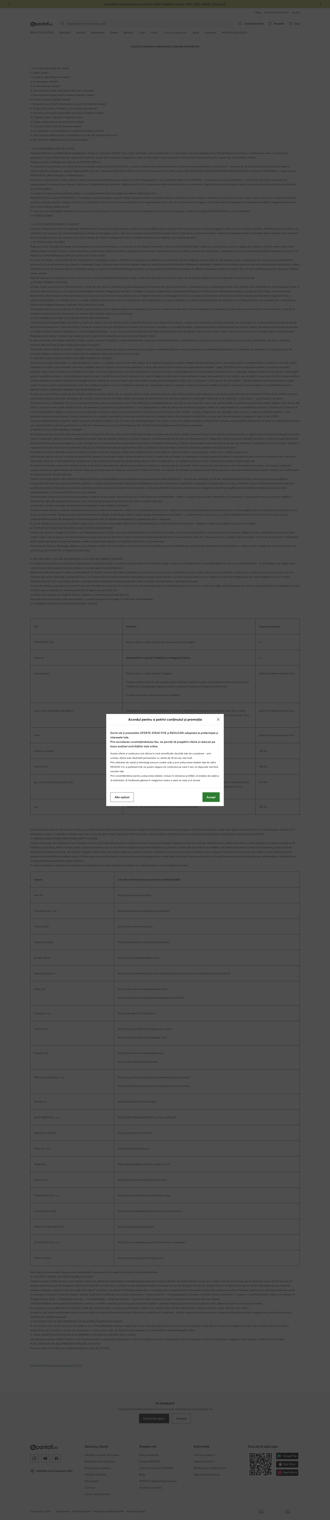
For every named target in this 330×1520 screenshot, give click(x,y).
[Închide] (218, 719)
